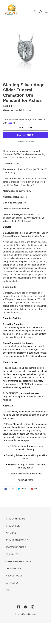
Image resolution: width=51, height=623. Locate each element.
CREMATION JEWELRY (16, 540)
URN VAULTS (11, 554)
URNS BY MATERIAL (15, 519)
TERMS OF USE (13, 568)
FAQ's (8, 590)
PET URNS (10, 533)
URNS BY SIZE (12, 526)
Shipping (6, 110)
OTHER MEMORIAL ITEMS (18, 561)
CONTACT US (12, 583)
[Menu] (46, 12)
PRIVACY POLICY (13, 576)
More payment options (25, 141)
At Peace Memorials (28, 614)
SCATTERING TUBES (15, 547)
